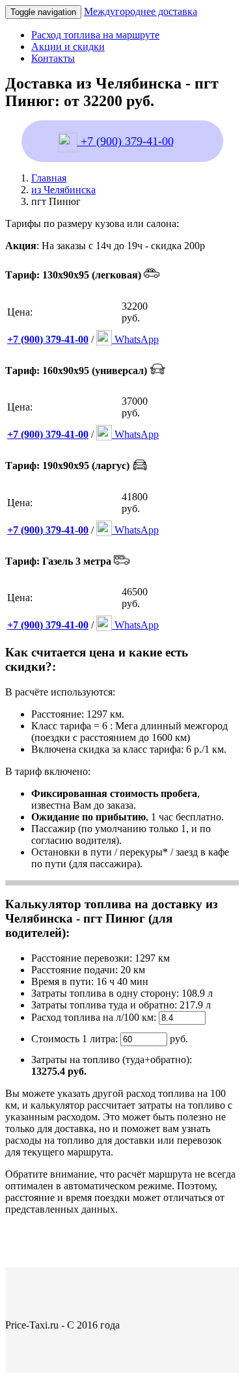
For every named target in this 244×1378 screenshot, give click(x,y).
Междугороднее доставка (140, 11)
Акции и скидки (68, 46)
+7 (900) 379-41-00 (125, 141)
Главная (48, 177)
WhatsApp (135, 339)
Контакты (53, 58)
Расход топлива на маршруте (95, 34)
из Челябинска (63, 189)
